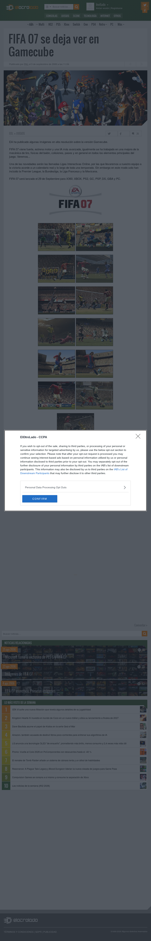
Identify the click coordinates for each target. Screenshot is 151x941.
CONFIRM (39, 498)
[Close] (139, 437)
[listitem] (75, 487)
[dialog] (75, 470)
